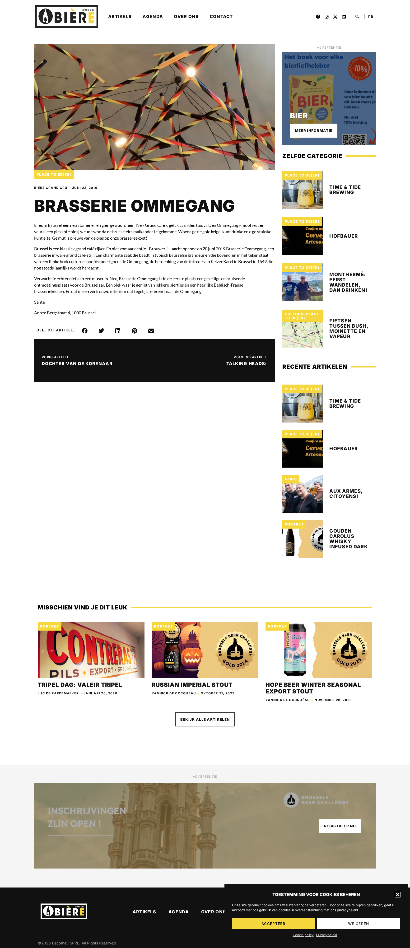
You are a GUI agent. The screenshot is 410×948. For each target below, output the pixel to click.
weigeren (358, 923)
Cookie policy (303, 935)
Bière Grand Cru (51, 188)
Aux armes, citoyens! (346, 493)
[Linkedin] (344, 16)
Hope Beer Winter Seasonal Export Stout (313, 688)
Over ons (186, 16)
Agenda (153, 16)
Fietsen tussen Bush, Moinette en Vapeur (348, 328)
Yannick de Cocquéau (174, 693)
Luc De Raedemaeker (58, 693)
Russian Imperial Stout (192, 684)
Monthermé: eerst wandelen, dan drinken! (348, 282)
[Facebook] (318, 16)
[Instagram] (327, 16)
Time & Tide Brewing (345, 189)
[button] (397, 894)
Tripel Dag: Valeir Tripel (80, 684)
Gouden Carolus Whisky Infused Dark (348, 538)
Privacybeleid (326, 935)
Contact (221, 16)
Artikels (120, 16)
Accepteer (273, 923)
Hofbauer (343, 236)
